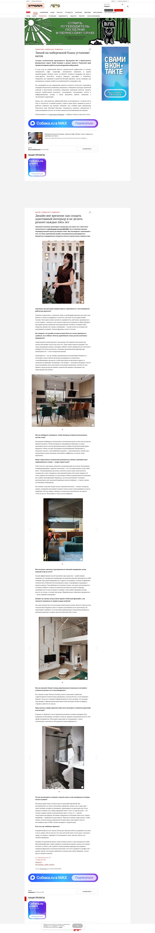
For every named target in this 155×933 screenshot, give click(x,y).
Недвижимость (63, 16)
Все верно (118, 10)
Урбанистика (42, 16)
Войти (28, 1)
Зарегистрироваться (36, 1)
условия (45, 925)
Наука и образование (93, 16)
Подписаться (49, 49)
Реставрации (52, 16)
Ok (77, 926)
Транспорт (82, 16)
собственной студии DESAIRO (58, 229)
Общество (73, 16)
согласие (54, 925)
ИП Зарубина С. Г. (44, 868)
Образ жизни (97, 12)
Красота (60, 12)
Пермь (113, 1)
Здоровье (87, 12)
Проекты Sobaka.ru (122, 1)
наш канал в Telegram (56, 114)
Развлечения (44, 12)
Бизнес (34, 16)
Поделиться (59, 49)
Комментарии (87, 149)
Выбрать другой (109, 10)
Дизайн (38, 212)
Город (35, 12)
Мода (52, 12)
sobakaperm (31, 904)
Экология (78, 12)
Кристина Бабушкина (34, 149)
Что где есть (69, 12)
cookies (60, 927)
